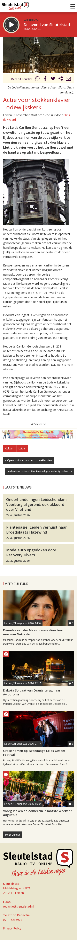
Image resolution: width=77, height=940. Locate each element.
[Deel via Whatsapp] (37, 79)
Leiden (22, 448)
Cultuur (9, 448)
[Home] (15, 5)
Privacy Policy (12, 928)
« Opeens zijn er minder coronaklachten (28, 460)
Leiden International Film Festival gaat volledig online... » (39, 471)
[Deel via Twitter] (52, 79)
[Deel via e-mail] (68, 79)
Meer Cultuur (12, 834)
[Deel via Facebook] (45, 79)
